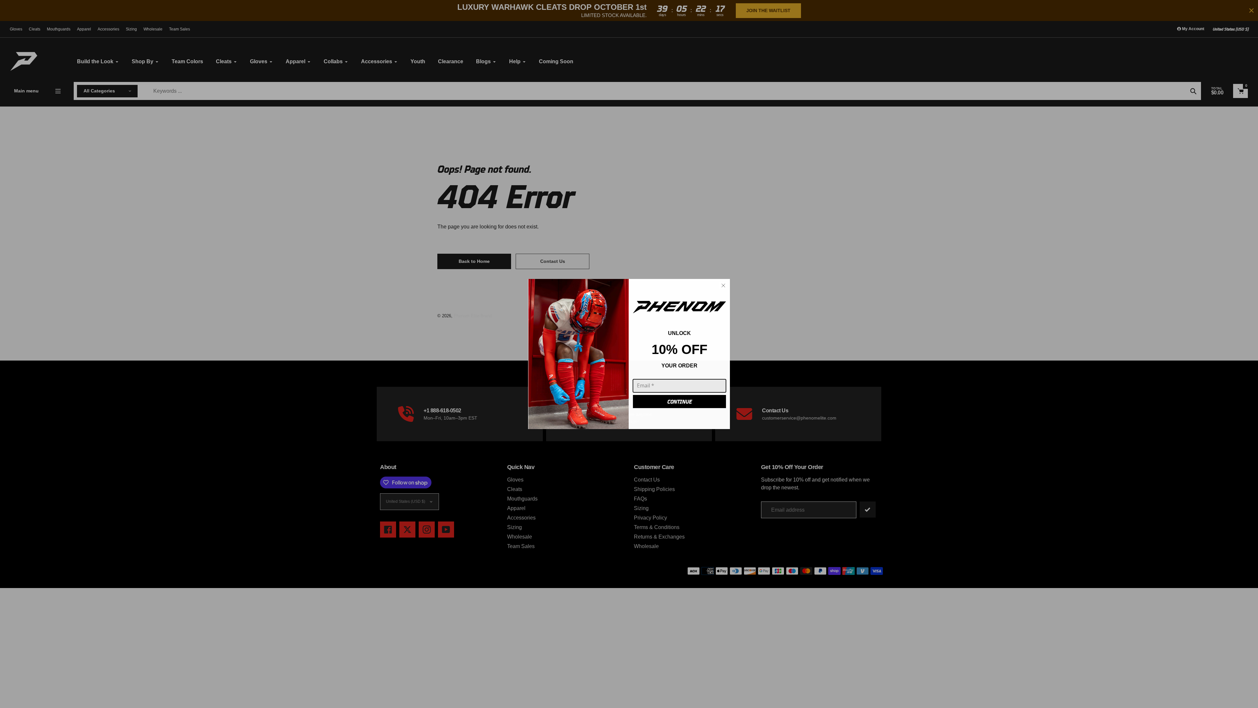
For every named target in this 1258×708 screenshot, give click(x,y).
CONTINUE (679, 401)
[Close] (723, 285)
